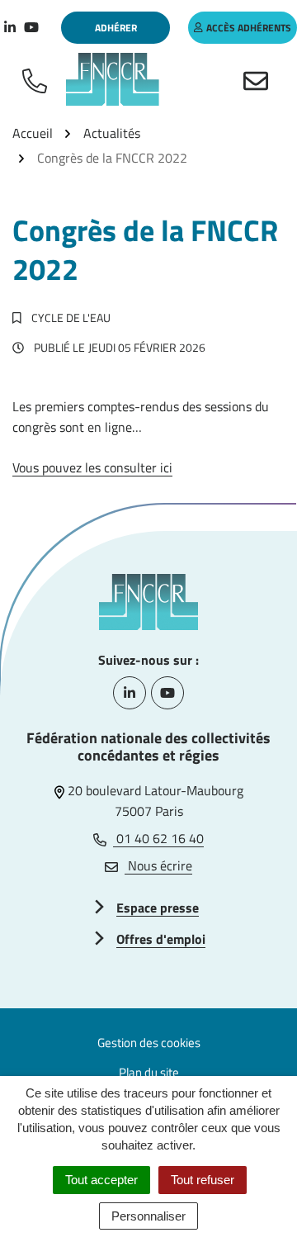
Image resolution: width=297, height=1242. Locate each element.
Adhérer (116, 28)
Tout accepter (101, 1180)
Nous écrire (158, 865)
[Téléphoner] (38, 79)
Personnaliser (148, 1216)
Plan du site (149, 1072)
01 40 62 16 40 (158, 838)
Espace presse (157, 907)
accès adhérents (248, 28)
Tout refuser (202, 1180)
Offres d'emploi (160, 939)
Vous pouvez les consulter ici (92, 467)
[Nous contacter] (259, 79)
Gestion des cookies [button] (148, 1042)
